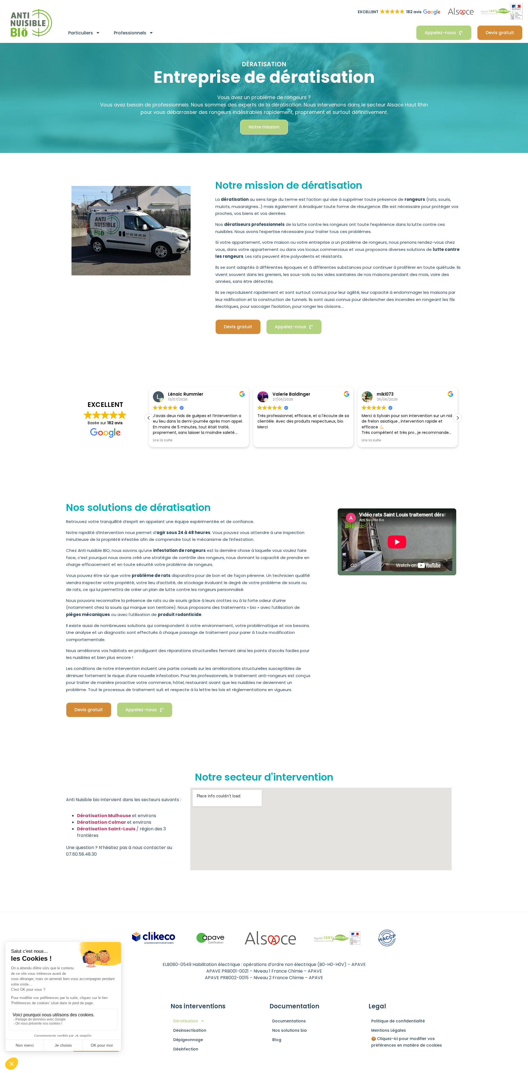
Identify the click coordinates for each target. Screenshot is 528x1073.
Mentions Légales (388, 1030)
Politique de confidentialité (398, 1021)
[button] (457, 418)
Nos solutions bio (289, 1030)
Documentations (289, 1021)
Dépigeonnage (188, 1039)
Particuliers (80, 33)
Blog (276, 1039)
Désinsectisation (189, 1030)
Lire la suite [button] (162, 440)
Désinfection (185, 1049)
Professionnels (130, 33)
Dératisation (185, 1021)
